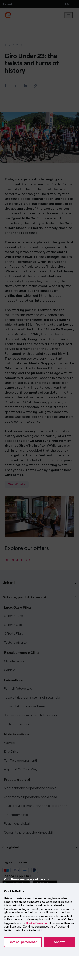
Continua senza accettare (24, 879)
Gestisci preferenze (23, 942)
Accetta (59, 942)
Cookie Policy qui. (37, 923)
